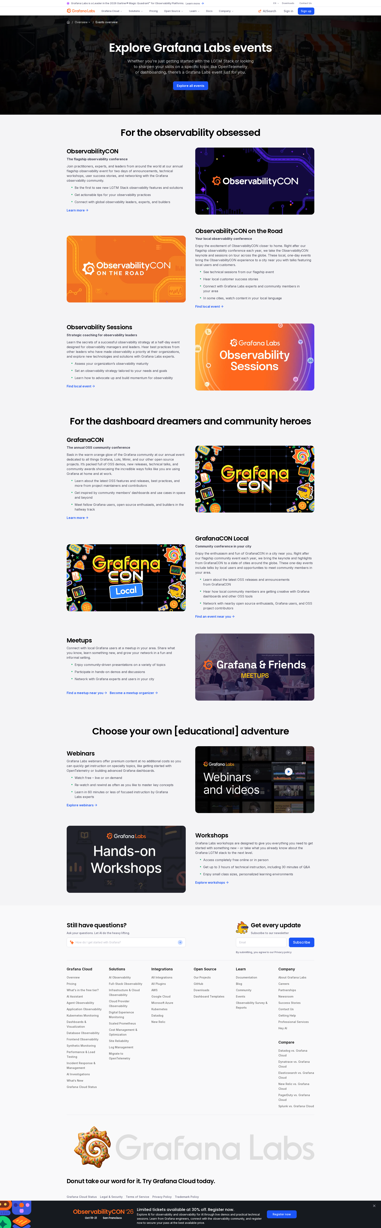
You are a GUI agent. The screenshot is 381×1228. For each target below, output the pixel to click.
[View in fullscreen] (254, 181)
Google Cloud (160, 996)
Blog (239, 983)
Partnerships (287, 990)
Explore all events (190, 86)
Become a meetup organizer (132, 693)
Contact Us (286, 1009)
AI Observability (120, 977)
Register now (282, 1214)
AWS (154, 990)
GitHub (198, 983)
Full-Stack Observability (125, 983)
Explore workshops (210, 882)
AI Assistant (75, 996)
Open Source (172, 10)
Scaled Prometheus (122, 1023)
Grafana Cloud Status (82, 1087)
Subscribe (301, 942)
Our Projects (202, 977)
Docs (209, 10)
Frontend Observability (82, 1039)
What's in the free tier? (83, 990)
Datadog (157, 1015)
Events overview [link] (106, 22)
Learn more (193, 3)
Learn (193, 10)
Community (243, 990)
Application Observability (84, 1009)
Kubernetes (159, 1009)
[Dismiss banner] (374, 1205)
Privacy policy (283, 952)
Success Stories (289, 1002)
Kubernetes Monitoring (83, 1015)
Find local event (207, 306)
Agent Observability (80, 1002)
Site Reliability (119, 1041)
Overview (81, 22)
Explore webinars (80, 805)
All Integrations (161, 977)
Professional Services (293, 1021)
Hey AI (282, 1028)
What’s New (75, 1080)
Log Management (121, 1047)
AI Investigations (78, 1074)
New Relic (158, 1021)
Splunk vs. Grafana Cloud (296, 1106)
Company (225, 10)
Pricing (153, 10)
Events (240, 996)
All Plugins (158, 983)
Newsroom (285, 996)
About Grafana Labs (292, 977)
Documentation (246, 977)
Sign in (288, 11)
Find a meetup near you (85, 693)
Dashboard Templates (209, 996)
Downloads (201, 990)
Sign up (306, 11)
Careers (283, 983)
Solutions (134, 10)
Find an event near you (213, 616)
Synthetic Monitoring (81, 1045)
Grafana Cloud (110, 10)
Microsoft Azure (162, 1002)
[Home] (68, 22)
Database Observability (83, 1033)
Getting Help (287, 1015)
